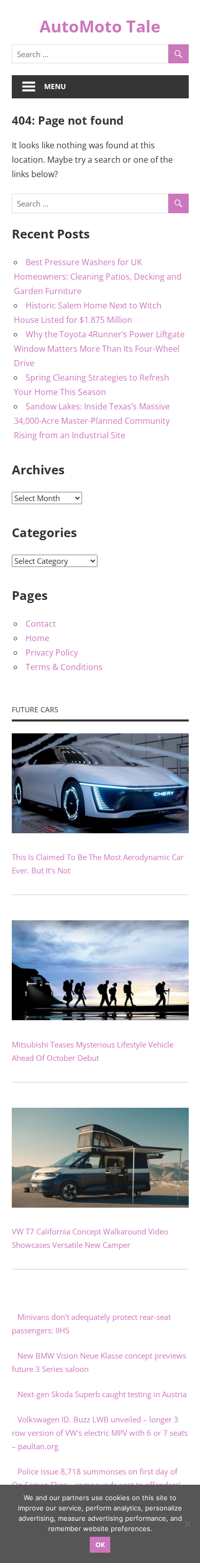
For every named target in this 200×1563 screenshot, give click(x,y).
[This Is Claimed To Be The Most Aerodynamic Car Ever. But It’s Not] (100, 830)
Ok (100, 1544)
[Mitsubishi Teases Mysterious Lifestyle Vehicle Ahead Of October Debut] (100, 1017)
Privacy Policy (52, 652)
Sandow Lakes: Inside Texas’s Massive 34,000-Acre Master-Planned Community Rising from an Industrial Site (92, 421)
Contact (41, 623)
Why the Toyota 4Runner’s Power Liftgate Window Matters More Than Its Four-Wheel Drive (99, 349)
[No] (187, 1524)
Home (37, 638)
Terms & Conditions (64, 667)
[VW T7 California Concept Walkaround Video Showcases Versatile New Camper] (100, 1204)
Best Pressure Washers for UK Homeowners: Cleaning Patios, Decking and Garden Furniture (98, 276)
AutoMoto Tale (100, 26)
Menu (55, 86)
